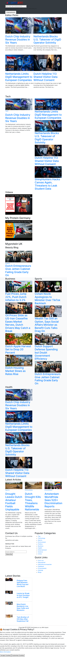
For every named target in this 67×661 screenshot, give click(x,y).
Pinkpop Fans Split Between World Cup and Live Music (22, 583)
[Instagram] (9, 560)
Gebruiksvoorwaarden (45, 564)
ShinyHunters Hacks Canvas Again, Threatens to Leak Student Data (47, 184)
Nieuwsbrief (41, 562)
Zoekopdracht (10, 12)
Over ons (41, 560)
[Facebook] (7, 560)
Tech (6, 111)
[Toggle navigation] (58, 2)
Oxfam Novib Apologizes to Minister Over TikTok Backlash (47, 298)
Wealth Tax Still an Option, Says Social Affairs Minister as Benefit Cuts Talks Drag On (47, 325)
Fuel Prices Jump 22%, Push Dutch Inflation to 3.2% (15, 297)
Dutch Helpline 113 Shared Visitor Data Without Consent (45, 77)
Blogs (39, 572)
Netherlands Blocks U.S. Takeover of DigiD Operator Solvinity (47, 39)
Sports (7, 490)
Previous (4, 56)
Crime (40, 554)
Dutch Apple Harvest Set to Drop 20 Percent (18, 349)
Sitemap (40, 570)
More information (5, 652)
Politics (7, 263)
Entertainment (42, 550)
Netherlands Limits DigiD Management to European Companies (18, 77)
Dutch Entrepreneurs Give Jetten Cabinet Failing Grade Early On (18, 270)
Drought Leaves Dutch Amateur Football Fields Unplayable (13, 501)
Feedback (41, 566)
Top (39, 536)
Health (40, 548)
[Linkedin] (5, 560)
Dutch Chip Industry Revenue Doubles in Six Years (17, 39)
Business (40, 546)
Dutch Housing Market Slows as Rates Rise (15, 371)
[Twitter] (11, 560)
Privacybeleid (42, 568)
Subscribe (9, 554)
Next (63, 56)
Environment (29, 490)
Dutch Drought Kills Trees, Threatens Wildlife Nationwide (33, 501)
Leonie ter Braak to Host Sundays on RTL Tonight (23, 595)
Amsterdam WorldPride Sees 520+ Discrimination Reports (53, 500)
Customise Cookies (18, 655)
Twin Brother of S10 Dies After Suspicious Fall (23, 619)
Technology (41, 538)
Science (40, 552)
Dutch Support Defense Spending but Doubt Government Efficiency (46, 352)
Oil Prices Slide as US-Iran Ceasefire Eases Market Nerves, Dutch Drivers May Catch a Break (17, 323)
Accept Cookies (6, 655)
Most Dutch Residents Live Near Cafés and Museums (23, 607)
